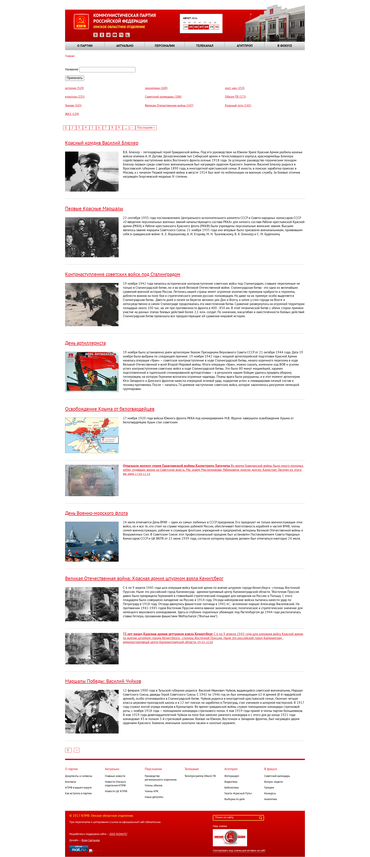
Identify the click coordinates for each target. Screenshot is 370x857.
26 (196, 27)
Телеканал (204, 46)
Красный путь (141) (238, 105)
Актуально (124, 46)
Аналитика (270, 799)
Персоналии (165, 46)
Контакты (70, 782)
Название (71, 69)
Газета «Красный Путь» (238, 793)
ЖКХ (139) (72, 114)
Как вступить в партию (78, 793)
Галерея (269, 788)
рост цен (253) (235, 88)
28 (206, 27)
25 (191, 27)
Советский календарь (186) (163, 96)
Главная (69, 56)
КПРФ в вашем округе (78, 788)
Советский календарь (277, 776)
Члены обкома (153, 785)
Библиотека (231, 788)
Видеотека (230, 782)
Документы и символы (78, 776)
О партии (84, 46)
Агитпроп (245, 46)
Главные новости (115, 776)
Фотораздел (231, 776)
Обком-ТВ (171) (235, 96)
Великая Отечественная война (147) (169, 105)
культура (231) (75, 96)
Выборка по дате (234, 799)
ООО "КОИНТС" (118, 834)
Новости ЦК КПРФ (116, 791)
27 (201, 27)
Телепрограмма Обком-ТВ (200, 776)
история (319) (74, 88)
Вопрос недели (273, 782)
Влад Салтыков (91, 840)
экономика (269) (156, 88)
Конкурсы (270, 793)
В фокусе (285, 46)
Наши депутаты (154, 797)
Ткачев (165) (73, 105)
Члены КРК (151, 791)
